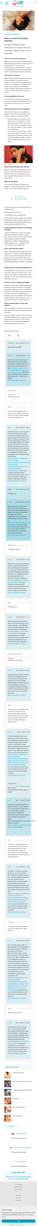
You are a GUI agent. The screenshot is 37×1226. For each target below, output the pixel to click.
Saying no (16, 1099)
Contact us (18, 1200)
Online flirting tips (18, 1073)
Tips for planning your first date (22, 1090)
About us (18, 1195)
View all (11, 1126)
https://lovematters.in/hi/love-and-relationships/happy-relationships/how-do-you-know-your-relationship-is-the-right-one (18, 981)
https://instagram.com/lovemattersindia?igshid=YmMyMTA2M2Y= (20, 826)
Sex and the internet (19, 1107)
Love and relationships (11, 34)
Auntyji (9, 355)
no (18, 335)
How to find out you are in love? (22, 1081)
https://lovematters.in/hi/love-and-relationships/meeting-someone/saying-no (18, 469)
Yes (18, 1221)
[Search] (35, 2)
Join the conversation (20, 199)
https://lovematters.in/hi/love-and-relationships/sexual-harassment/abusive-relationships (18, 757)
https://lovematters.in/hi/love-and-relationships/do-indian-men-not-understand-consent (18, 370)
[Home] (17, 4)
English (15, 6)
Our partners (18, 1184)
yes (9, 335)
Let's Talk (18, 1197)
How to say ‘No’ (18, 1116)
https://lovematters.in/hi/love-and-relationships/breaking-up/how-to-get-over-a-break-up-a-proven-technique (18, 764)
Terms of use (18, 1189)
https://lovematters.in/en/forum (17, 380)
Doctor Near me (18, 1187)
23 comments (18, 197)
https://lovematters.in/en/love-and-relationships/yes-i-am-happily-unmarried (18, 988)
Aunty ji (10, 800)
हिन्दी (21, 6)
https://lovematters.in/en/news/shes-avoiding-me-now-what (18, 895)
